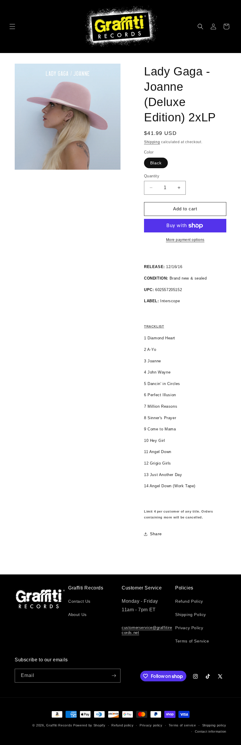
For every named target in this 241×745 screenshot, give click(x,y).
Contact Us (79, 601)
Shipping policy (214, 725)
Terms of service (182, 725)
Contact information (210, 731)
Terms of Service (192, 641)
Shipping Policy (190, 614)
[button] (12, 26)
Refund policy (122, 725)
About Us (77, 614)
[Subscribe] (113, 676)
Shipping (152, 142)
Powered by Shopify (89, 725)
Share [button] (156, 533)
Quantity (151, 176)
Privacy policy (151, 725)
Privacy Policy (189, 627)
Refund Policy (189, 601)
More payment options (185, 240)
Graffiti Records (59, 725)
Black (156, 163)
